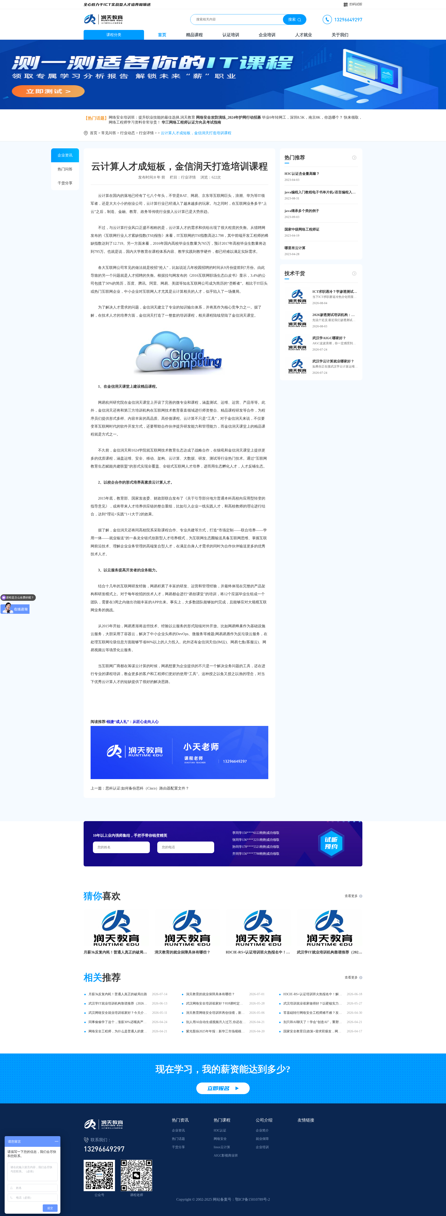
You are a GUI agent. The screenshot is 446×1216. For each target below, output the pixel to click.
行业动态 (127, 133)
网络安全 (220, 1139)
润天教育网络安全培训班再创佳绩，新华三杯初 (216, 1012)
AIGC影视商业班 (226, 1155)
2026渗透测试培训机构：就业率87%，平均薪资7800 (335, 315)
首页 (162, 35)
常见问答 (108, 133)
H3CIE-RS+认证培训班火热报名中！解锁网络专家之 (258, 952)
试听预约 (331, 843)
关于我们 (340, 35)
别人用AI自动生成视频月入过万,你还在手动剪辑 (216, 1022)
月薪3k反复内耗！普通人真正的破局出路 (116, 952)
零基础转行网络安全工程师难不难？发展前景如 (313, 1012)
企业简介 (262, 1130)
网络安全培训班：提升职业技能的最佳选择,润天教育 (152, 117)
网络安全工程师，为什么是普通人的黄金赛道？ (118, 1031)
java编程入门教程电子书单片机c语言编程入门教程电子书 (321, 192)
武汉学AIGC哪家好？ (329, 338)
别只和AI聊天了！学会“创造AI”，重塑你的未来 (313, 1022)
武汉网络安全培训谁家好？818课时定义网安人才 (216, 1003)
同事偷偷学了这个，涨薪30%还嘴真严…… (118, 1022)
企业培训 (267, 35)
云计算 (189, 418)
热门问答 (65, 169)
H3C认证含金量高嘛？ (302, 174)
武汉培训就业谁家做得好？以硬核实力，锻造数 (313, 1003)
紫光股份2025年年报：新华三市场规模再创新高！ (216, 1031)
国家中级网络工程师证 (302, 229)
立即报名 (218, 1088)
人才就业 (303, 35)
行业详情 (146, 133)
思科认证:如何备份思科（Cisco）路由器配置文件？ (147, 788)
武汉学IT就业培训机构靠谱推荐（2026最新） (329, 952)
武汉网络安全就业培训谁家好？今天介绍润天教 (119, 1012)
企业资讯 (65, 155)
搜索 (292, 19)
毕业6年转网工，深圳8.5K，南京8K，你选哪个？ (302, 117)
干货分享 (65, 183)
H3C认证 (220, 1130)
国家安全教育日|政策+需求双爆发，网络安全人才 (313, 1031)
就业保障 (262, 1139)
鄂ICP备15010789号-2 (252, 1199)
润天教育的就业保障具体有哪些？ (182, 952)
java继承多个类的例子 (302, 211)
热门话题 (178, 1139)
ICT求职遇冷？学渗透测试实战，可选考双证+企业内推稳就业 (335, 291)
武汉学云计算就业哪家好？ (333, 361)
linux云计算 (222, 1147)
